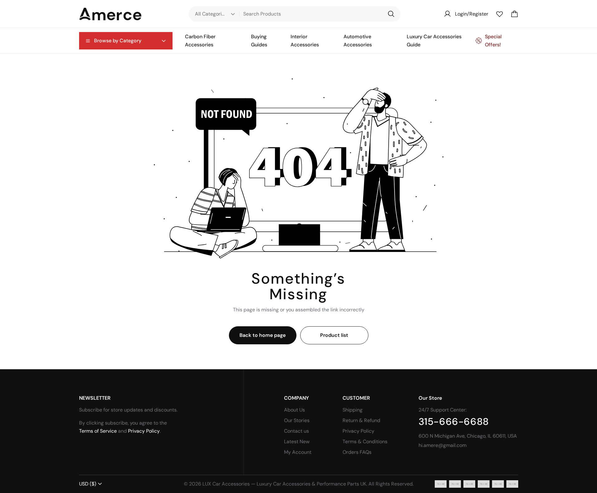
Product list (334, 335)
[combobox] (90, 484)
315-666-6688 (454, 421)
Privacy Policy (144, 431)
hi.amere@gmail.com (443, 445)
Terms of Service (98, 431)
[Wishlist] (499, 14)
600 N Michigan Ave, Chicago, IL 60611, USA (468, 436)
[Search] (390, 14)
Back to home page (262, 335)
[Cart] (514, 14)
